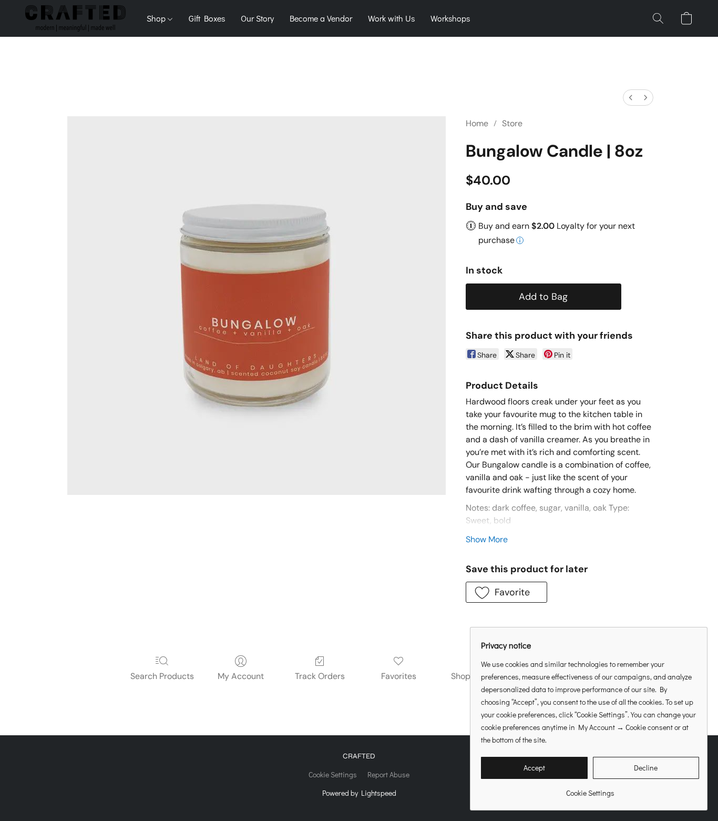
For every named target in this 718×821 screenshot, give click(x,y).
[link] (590, 789)
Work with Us (391, 18)
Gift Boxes (207, 18)
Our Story (257, 18)
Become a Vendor (321, 18)
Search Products (162, 676)
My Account (241, 676)
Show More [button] (487, 539)
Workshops (450, 18)
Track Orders (320, 676)
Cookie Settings (333, 774)
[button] (75, 18)
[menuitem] (630, 97)
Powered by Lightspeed (359, 793)
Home (477, 123)
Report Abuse (388, 774)
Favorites (398, 676)
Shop (157, 18)
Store (512, 123)
